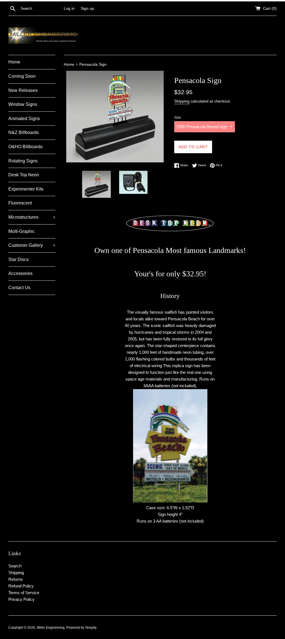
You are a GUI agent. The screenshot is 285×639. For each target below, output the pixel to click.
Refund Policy (21, 586)
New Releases (23, 90)
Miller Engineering (51, 628)
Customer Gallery (31, 245)
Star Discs (18, 259)
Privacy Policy (21, 599)
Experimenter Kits (25, 189)
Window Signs (22, 104)
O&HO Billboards (25, 146)
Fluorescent (20, 203)
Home (14, 62)
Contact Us (19, 287)
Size (177, 117)
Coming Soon (22, 76)
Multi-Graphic (21, 231)
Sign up (87, 8)
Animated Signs (24, 118)
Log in (69, 8)
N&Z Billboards (23, 132)
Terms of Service (23, 592)
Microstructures (31, 217)
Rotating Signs (23, 160)
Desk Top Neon (23, 174)
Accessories (20, 273)
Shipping (182, 101)
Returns (15, 579)
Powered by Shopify (81, 628)
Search (14, 566)
